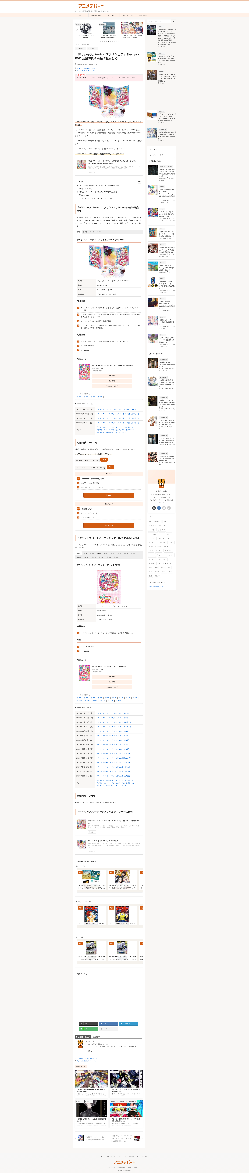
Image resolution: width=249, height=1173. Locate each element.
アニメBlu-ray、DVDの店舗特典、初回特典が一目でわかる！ (124, 1167)
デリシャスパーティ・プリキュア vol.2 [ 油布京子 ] (114, 718)
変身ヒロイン (88, 71)
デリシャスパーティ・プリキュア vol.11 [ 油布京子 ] (114, 758)
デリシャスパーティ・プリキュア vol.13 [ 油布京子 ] (114, 767)
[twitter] (87, 1051)
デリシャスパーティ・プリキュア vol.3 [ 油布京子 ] (114, 722)
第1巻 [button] (78, 232)
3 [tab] (105, 41)
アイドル (166, 521)
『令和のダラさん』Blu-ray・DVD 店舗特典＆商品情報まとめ (166, 458)
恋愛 (156, 567)
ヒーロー (158, 551)
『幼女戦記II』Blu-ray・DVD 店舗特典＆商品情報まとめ (167, 364)
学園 (150, 567)
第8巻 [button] (126, 553)
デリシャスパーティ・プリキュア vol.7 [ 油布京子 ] (114, 740)
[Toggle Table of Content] (138, 182)
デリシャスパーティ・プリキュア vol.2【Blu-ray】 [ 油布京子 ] (118, 414)
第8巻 (128, 698)
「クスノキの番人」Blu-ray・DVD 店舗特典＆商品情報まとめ (166, 340)
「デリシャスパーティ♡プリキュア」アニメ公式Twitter (115, 430)
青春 (164, 328)
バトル (151, 551)
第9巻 (135, 698)
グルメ (94, 71)
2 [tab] (103, 41)
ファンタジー (162, 411)
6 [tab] (110, 41)
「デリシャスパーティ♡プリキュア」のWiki (111, 432)
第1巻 (79, 397)
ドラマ (171, 272)
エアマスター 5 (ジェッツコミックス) (91, 923)
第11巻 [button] (86, 557)
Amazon (112, 375)
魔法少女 (157, 576)
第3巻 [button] (92, 232)
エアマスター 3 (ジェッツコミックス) (122, 923)
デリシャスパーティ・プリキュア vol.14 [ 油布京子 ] (114, 771)
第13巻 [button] (101, 557)
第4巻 (100, 397)
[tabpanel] (86, 30)
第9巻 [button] (133, 553)
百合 (150, 571)
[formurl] (164, 508)
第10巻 (79, 701)
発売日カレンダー (96, 15)
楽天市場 (112, 381)
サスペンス (152, 542)
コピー (104, 459)
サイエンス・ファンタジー (165, 538)
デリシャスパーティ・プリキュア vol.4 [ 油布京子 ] (114, 727)
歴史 (168, 256)
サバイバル (162, 542)
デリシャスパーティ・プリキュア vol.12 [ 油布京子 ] (114, 762)
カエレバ (100, 368)
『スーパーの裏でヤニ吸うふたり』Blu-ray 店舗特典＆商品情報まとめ (166, 440)
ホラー (151, 555)
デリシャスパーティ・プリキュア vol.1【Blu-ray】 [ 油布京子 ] (113, 365)
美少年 (164, 571)
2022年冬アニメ (92, 68)
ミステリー (169, 220)
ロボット (171, 238)
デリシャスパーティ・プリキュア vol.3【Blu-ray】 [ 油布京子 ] (118, 418)
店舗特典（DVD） (85, 195)
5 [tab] (108, 41)
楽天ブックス (109, 525)
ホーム (81, 15)
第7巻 (121, 698)
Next (141, 30)
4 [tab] (106, 41)
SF (170, 178)
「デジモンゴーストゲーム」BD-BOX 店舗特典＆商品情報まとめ (166, 214)
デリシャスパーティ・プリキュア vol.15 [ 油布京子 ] (114, 776)
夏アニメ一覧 (112, 15)
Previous (77, 30)
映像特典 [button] (86, 350)
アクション (80, 71)
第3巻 (93, 397)
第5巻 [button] (105, 553)
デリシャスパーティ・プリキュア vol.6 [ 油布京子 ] (114, 736)
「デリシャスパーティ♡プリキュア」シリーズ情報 (96, 198)
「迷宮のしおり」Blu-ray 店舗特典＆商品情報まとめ (166, 322)
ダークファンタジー (155, 546)
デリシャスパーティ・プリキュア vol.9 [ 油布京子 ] (114, 749)
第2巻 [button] (85, 232)
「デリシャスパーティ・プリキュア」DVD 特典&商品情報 (98, 192)
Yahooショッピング (112, 386)
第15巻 (118, 701)
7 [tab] (112, 41)
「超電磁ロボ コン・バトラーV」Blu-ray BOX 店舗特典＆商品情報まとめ (166, 234)
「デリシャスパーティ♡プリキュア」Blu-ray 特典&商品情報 (98, 185)
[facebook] (89, 1051)
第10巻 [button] (79, 557)
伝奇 (159, 563)
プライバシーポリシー (156, 587)
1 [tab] (101, 41)
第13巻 (102, 701)
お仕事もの (157, 521)
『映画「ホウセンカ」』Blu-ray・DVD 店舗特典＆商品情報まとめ (166, 268)
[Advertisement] (109, 997)
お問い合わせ (143, 15)
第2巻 (86, 397)
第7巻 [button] (119, 553)
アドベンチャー (163, 525)
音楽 (150, 576)
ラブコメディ (163, 559)
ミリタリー (164, 180)
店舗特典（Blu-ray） (86, 189)
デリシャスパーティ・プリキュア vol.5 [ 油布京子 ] (114, 731)
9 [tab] (116, 41)
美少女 (157, 571)
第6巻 (114, 698)
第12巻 (94, 701)
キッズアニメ (153, 534)
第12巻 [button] (94, 557)
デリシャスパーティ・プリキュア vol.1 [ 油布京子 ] (109, 666)
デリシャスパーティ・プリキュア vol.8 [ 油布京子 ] (114, 745)
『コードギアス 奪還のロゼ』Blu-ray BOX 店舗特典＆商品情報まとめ (166, 422)
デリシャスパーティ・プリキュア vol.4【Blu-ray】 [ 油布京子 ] (118, 423)
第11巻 (87, 701)
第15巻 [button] (116, 557)
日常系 (163, 567)
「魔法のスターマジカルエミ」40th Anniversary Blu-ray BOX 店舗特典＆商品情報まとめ (167, 194)
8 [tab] (114, 41)
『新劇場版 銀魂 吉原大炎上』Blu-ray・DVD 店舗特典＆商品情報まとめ (167, 250)
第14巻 (110, 701)
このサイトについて (127, 15)
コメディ (163, 220)
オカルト (151, 530)
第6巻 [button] (112, 553)
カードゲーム (161, 530)
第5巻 (107, 698)
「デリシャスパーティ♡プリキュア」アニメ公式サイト (115, 427)
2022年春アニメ (81, 68)
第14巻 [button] (109, 557)
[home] (92, 1051)
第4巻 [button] (99, 232)
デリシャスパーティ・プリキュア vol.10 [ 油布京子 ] (114, 753)
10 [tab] (118, 41)
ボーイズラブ (160, 555)
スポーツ (171, 542)
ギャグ (164, 256)
